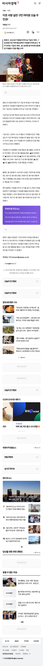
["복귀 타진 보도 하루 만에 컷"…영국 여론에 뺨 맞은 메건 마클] (34, 522)
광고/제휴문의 (14, 646)
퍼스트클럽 (5, 650)
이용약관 (18, 654)
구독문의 (14, 650)
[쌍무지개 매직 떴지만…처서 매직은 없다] (9, 619)
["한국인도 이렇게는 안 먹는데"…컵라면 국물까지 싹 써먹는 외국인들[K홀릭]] (8, 312)
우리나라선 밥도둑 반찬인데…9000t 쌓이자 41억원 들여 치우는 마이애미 (21, 217)
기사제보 (21, 650)
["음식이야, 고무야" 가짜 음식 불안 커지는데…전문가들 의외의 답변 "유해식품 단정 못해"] (34, 533)
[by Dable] (36, 553)
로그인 (7, 641)
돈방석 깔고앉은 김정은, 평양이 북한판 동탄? (28, 582)
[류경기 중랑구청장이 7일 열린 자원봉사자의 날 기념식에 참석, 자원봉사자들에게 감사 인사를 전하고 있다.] (21, 67)
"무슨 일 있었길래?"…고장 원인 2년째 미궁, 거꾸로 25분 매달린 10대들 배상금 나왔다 (28, 319)
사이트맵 (36, 641)
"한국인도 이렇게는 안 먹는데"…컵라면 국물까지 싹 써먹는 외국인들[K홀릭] (28, 309)
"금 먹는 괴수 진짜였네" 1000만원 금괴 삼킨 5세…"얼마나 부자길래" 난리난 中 (27, 329)
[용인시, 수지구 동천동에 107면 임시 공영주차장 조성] (34, 544)
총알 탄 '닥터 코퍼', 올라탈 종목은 (28, 593)
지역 (8, 11)
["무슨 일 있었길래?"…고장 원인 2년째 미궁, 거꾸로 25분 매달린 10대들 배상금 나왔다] (8, 323)
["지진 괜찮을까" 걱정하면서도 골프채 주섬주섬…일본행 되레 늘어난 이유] (9, 608)
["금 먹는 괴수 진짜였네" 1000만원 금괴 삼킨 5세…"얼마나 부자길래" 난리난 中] (8, 333)
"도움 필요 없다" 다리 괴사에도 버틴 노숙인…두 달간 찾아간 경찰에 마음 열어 (21, 221)
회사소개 (5, 646)
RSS (27, 650)
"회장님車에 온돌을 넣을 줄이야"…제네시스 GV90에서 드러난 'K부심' (28, 350)
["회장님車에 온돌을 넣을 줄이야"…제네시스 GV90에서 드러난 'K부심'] (8, 353)
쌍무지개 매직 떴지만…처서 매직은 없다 (29, 615)
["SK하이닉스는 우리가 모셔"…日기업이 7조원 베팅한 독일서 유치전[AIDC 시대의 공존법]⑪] (34, 512)
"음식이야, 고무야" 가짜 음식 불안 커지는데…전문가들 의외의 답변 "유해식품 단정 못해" (16, 530)
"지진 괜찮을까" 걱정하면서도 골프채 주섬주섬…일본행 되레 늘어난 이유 (29, 604)
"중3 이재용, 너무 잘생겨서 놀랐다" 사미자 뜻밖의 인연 (28, 339)
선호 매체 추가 (10, 32)
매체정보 (25, 654)
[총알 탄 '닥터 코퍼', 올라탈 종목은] (9, 597)
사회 (4, 11)
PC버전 (26, 641)
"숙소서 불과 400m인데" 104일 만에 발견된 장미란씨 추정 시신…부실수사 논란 (21, 213)
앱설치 (17, 641)
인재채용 (23, 646)
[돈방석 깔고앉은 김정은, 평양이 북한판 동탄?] (9, 586)
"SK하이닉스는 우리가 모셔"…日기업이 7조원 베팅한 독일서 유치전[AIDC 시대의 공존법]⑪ (16, 509)
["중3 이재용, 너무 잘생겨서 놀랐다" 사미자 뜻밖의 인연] (8, 343)
